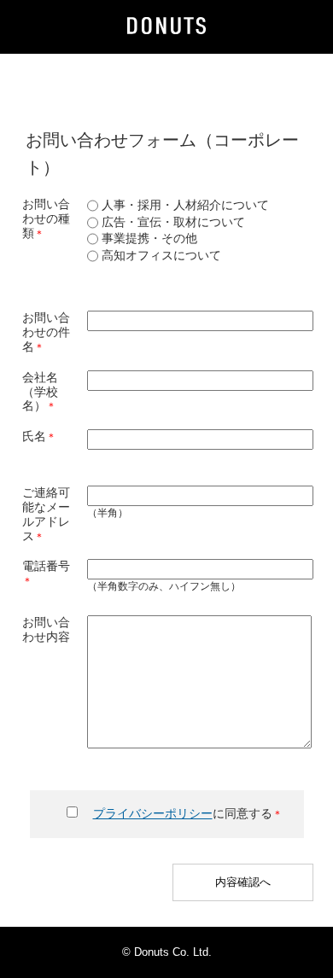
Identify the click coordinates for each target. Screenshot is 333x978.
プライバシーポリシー (153, 813)
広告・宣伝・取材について (171, 222)
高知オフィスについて (159, 255)
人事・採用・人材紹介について (183, 205)
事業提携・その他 (147, 238)
